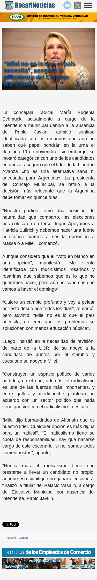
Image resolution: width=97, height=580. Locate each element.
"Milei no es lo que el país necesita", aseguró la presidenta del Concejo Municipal (39, 73)
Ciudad (23, 537)
